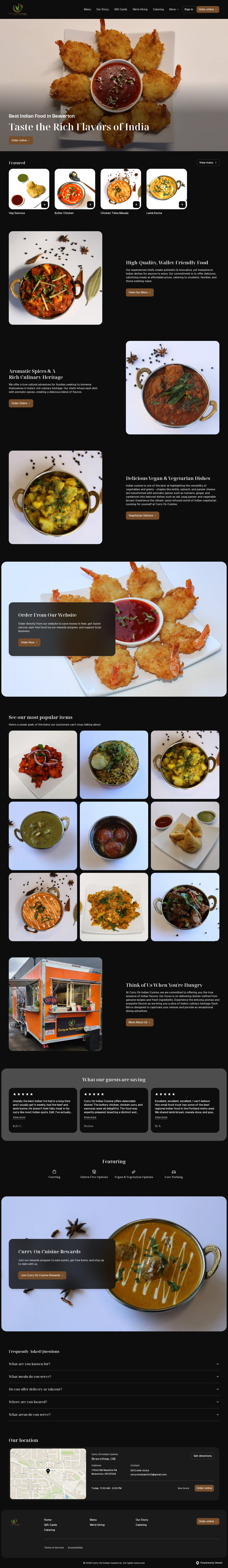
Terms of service (54, 1547)
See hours (183, 1488)
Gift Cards (120, 9)
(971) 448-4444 (139, 1470)
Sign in (188, 9)
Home (47, 1520)
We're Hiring (140, 9)
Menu (87, 9)
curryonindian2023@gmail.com (148, 1474)
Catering (158, 9)
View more (19, 1117)
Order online (204, 1488)
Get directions (203, 1456)
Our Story (102, 9)
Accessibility (75, 1547)
